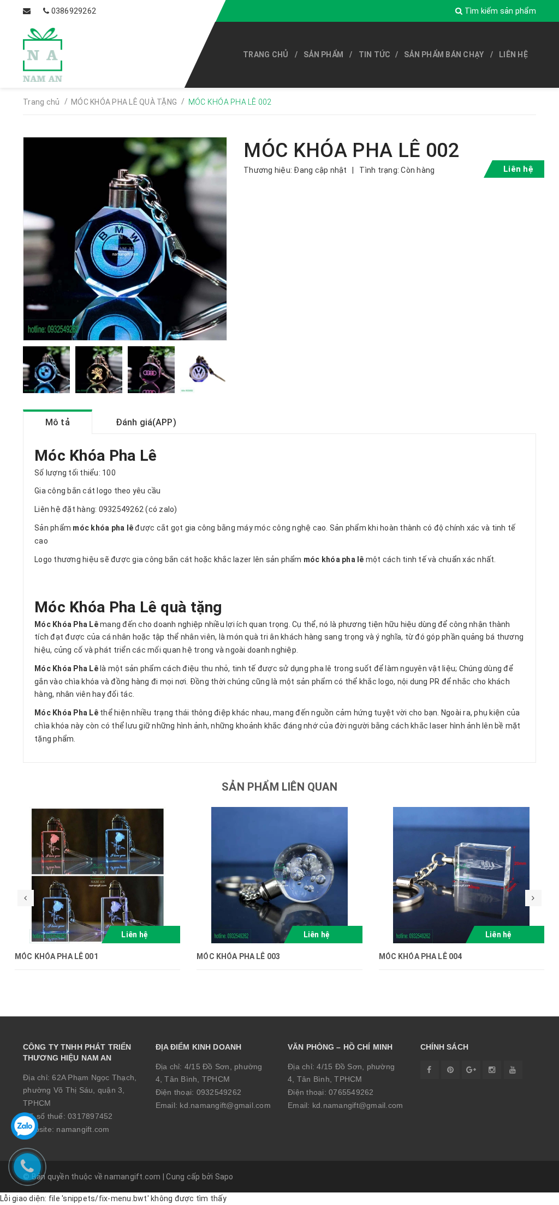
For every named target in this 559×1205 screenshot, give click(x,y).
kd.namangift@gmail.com (225, 1105)
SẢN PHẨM (323, 54)
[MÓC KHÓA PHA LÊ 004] (461, 875)
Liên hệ (513, 54)
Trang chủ (265, 54)
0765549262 (351, 1092)
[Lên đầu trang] (526, 1191)
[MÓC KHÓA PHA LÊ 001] (97, 875)
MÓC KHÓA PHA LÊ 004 (420, 956)
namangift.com (82, 1129)
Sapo (224, 1176)
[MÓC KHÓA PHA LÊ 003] (279, 875)
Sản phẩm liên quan (279, 786)
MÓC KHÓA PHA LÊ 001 (56, 956)
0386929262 (74, 11)
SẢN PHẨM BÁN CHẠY (444, 54)
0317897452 (90, 1116)
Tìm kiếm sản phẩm (499, 11)
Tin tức (375, 54)
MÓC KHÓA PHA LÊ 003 (238, 956)
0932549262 (219, 1092)
